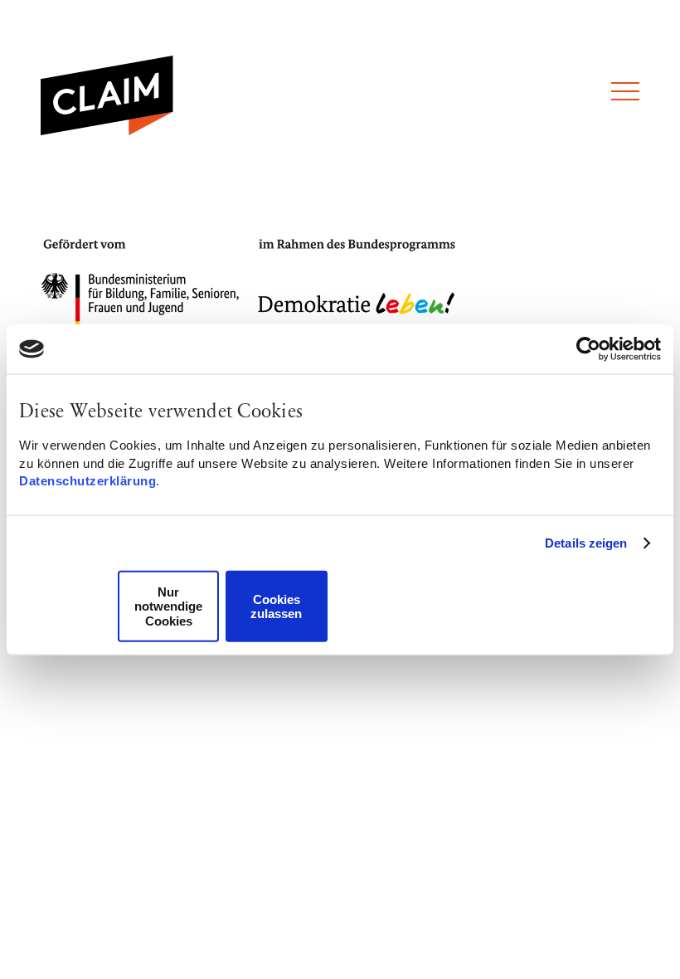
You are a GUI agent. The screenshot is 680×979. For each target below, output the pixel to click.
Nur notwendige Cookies (168, 606)
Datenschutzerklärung (87, 481)
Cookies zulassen (276, 606)
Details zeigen (586, 543)
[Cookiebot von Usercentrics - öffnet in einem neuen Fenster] (588, 349)
